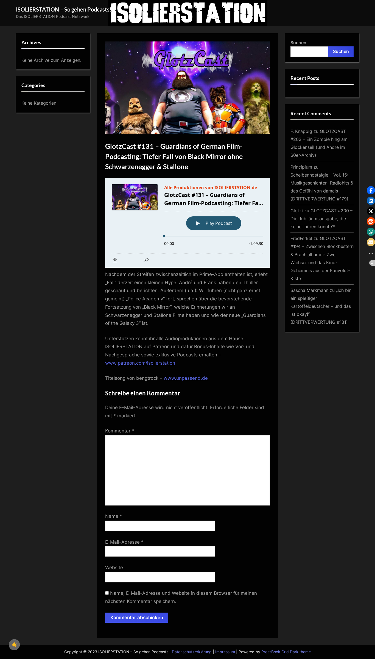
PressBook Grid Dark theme (286, 652)
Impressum (225, 652)
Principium (301, 167)
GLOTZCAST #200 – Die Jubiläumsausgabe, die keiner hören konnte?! (321, 218)
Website (114, 567)
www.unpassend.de (186, 378)
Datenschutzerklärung (192, 652)
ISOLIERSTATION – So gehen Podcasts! (63, 9)
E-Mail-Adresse (124, 542)
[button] (371, 190)
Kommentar (119, 431)
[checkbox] (14, 644)
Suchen (298, 42)
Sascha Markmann (309, 290)
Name (113, 516)
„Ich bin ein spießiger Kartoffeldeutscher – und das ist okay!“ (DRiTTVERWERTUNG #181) (320, 306)
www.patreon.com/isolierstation (140, 363)
